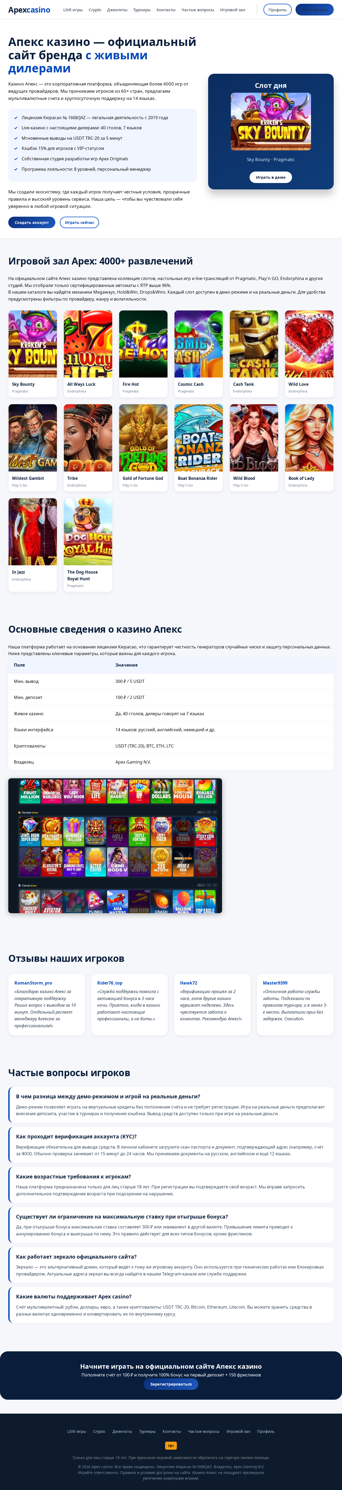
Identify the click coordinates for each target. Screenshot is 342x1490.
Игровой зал (232, 9)
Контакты (166, 9)
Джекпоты (117, 9)
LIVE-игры (73, 9)
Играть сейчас (79, 222)
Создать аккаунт (32, 222)
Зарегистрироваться (171, 1384)
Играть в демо (271, 177)
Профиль (278, 9)
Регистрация (314, 9)
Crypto (95, 9)
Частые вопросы (197, 9)
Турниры (142, 9)
